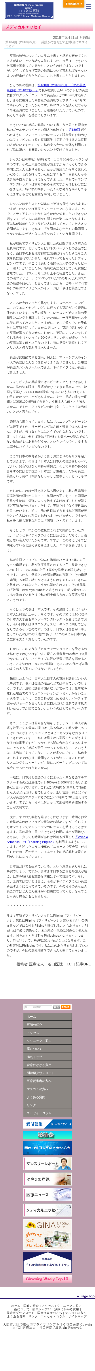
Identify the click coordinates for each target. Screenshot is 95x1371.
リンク (33, 1316)
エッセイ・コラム (53, 1316)
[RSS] (65, 1007)
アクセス (48, 1305)
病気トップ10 (41, 1309)
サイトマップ (77, 1316)
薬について (22, 1309)
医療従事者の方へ (49, 1312)
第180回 (74, 129)
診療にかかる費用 (66, 1309)
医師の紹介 (31, 1305)
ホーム (16, 1305)
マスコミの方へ (76, 1312)
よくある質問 (16, 1316)
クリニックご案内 (69, 1305)
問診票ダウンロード (20, 1312)
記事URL (83, 964)
